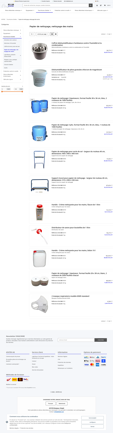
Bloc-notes (35, 367)
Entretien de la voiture (10, 40)
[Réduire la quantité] (95, 57)
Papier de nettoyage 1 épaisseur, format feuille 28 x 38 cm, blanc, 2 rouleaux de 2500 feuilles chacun (79, 274)
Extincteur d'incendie (10, 43)
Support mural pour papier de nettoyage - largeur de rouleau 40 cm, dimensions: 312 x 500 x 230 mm (80, 179)
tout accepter (92, 418)
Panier (34, 364)
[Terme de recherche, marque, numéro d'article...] (91, 5)
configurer (93, 422)
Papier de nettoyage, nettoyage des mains (11, 50)
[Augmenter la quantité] (111, 57)
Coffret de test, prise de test (12, 46)
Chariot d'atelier (8, 64)
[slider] (22, 91)
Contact (34, 361)
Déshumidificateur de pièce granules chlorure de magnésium (77, 70)
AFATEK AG (59, 392)
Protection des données (26, 428)
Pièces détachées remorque (11, 30)
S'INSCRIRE (101, 340)
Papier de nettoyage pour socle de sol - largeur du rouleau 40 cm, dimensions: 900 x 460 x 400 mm (78, 152)
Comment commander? (12, 364)
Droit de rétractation (37, 370)
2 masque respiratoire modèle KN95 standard (70, 296)
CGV (59, 359)
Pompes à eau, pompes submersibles (10, 60)
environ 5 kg (83, 82)
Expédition (61, 365)
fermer (92, 426)
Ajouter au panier (103, 62)
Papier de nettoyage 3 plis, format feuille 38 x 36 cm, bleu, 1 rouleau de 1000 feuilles (81, 126)
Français (50, 403)
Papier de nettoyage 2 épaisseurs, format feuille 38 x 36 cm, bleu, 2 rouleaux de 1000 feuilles (79, 99)
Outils (5, 68)
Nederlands (62, 403)
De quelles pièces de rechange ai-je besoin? (16, 360)
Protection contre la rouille (10, 71)
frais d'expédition (28, 387)
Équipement (6, 33)
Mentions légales (14, 428)
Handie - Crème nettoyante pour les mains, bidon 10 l (74, 250)
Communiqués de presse (13, 356)
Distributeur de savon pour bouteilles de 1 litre (71, 228)
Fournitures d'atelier (9, 36)
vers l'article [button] (103, 217)
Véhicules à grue (8, 79)
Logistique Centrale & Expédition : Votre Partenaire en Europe (43, 357)
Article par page (41, 34)
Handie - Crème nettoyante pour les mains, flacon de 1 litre (76, 205)
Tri (31, 34)
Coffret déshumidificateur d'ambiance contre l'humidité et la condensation (77, 44)
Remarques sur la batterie (65, 368)
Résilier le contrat (11, 384)
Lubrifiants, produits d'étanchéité (9, 55)
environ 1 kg (83, 78)
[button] (97, 5)
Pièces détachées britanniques (8, 75)
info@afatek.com (69, 1)
